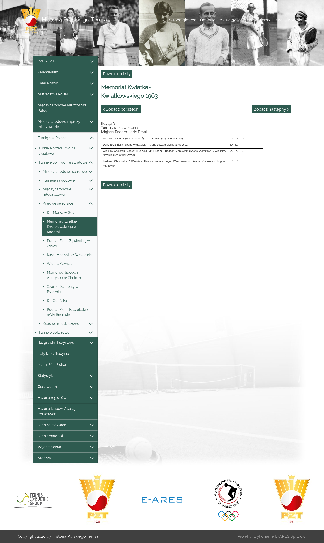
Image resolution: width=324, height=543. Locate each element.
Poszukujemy (257, 20)
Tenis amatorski (50, 436)
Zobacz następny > (271, 109)
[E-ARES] (162, 499)
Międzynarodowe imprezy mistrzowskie (59, 124)
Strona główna (182, 20)
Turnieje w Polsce (52, 138)
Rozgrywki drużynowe (56, 342)
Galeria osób (48, 83)
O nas (279, 20)
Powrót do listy (117, 73)
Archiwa (44, 458)
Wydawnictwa (49, 447)
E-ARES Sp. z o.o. (290, 536)
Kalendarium (48, 72)
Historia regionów (52, 398)
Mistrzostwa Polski (53, 94)
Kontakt (295, 20)
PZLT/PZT (46, 61)
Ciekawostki (47, 387)
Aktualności (231, 20)
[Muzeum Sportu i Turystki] (226, 499)
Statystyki (45, 376)
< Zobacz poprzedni (121, 109)
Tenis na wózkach (52, 425)
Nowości (208, 20)
